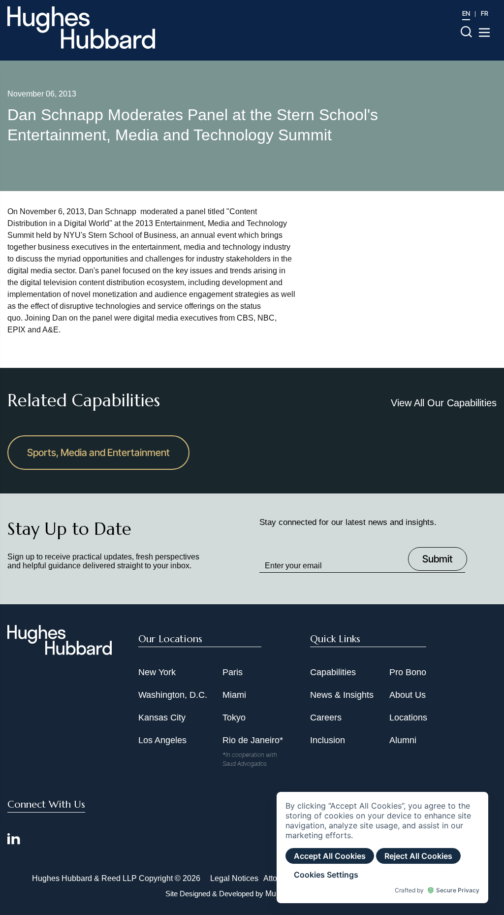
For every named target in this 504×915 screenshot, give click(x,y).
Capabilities (333, 672)
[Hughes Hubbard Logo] (81, 27)
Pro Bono (407, 672)
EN (466, 13)
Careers (326, 717)
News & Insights (342, 695)
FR (484, 13)
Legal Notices (234, 878)
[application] (382, 847)
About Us (407, 695)
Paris (232, 672)
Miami (234, 695)
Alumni (402, 740)
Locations (408, 717)
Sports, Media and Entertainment (98, 452)
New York (157, 672)
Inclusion (327, 740)
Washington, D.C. (172, 695)
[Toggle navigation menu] (484, 32)
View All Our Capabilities (444, 402)
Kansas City (162, 717)
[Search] (466, 31)
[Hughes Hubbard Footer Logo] (59, 651)
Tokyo (234, 717)
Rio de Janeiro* (252, 740)
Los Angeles (162, 740)
